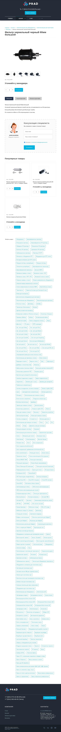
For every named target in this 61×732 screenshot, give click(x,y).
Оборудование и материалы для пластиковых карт (28, 564)
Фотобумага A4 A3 (20, 473)
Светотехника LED (41, 591)
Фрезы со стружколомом (22, 676)
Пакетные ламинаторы (36, 639)
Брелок (48, 534)
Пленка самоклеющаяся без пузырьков (38, 456)
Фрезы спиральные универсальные (40, 676)
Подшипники (19, 381)
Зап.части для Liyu (32, 344)
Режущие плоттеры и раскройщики (24, 263)
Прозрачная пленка (21, 456)
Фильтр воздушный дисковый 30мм (16, 217)
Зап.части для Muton (21, 347)
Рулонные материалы (42, 476)
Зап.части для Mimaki (45, 344)
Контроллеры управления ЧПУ (23, 371)
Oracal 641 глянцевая (34, 480)
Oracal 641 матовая (47, 480)
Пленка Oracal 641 (21, 480)
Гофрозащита (50, 361)
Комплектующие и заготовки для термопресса (27, 551)
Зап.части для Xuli (34, 351)
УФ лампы (27, 324)
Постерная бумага (49, 469)
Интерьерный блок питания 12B (45, 602)
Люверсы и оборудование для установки (26, 642)
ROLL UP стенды (45, 507)
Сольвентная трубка (21, 320)
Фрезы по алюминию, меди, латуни (25, 669)
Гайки (42, 361)
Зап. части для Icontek (21, 330)
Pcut (52, 422)
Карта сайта (7, 729)
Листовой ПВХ (45, 496)
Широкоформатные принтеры (34, 239)
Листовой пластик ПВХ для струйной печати (27, 571)
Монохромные (20, 612)
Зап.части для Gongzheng (37, 337)
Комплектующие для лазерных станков (34, 395)
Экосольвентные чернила (22, 649)
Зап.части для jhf (20, 344)
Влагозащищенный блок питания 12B (25, 598)
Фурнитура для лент (39, 527)
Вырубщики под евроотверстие (24, 635)
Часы (29, 547)
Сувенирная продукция (35, 513)
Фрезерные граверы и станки (23, 273)
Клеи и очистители (34, 618)
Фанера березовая (21, 507)
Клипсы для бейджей (21, 520)
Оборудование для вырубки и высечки (38, 629)
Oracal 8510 (19, 483)
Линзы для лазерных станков (23, 412)
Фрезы (42, 649)
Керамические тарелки (22, 554)
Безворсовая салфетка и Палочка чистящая (27, 313)
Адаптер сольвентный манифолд (24, 310)
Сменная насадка (20, 547)
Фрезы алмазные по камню (35, 659)
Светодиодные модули (22, 595)
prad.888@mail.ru (47, 710)
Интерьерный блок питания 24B (24, 605)
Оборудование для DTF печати (43, 256)
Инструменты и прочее (22, 615)
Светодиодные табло (21, 608)
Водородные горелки (21, 361)
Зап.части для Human (21, 341)
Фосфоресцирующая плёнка (23, 493)
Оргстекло (28, 500)
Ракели (43, 625)
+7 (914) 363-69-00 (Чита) (14, 699)
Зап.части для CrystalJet (22, 337)
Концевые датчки (39, 371)
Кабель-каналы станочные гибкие (24, 368)
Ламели (48, 408)
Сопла (18, 435)
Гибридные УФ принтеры (22, 246)
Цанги (17, 391)
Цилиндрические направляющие (30, 391)
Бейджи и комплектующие (22, 517)
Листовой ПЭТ (19, 500)
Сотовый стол (33, 419)
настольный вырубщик (21, 639)
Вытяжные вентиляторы (22, 402)
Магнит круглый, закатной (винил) (45, 541)
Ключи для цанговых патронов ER (44, 368)
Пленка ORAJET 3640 (21, 459)
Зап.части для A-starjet (22, 334)
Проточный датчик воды (22, 415)
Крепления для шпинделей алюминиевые (26, 374)
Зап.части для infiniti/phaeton (37, 341)
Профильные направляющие (23, 385)
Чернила (37, 646)
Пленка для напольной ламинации (44, 466)
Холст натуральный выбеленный (24, 446)
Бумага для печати (37, 469)
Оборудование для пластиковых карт (25, 588)
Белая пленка (45, 452)
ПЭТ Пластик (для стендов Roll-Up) (25, 476)
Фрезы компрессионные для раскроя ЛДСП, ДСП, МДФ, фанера (32, 666)
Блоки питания (43, 358)
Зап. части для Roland (35, 330)
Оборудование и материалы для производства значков (29, 534)
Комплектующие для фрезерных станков (26, 358)
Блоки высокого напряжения (23, 398)
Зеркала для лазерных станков (24, 405)
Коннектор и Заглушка (46, 313)
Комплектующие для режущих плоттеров (26, 422)
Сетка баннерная (30, 439)
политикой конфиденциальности (39, 142)
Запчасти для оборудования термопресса (43, 561)
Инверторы (36, 364)
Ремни (48, 320)
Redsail (18, 425)
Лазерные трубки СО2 (37, 408)
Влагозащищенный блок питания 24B (25, 602)
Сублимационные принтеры (23, 252)
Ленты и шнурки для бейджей (23, 527)
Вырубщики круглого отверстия (24, 632)
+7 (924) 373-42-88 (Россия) (31, 9)
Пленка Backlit (31, 473)
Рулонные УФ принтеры (22, 249)
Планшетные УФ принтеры (38, 246)
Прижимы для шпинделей (46, 381)
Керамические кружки (47, 551)
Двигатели (18, 324)
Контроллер (44, 608)
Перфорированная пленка (22, 469)
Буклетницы (39, 510)
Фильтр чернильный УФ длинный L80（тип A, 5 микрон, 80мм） (43, 182)
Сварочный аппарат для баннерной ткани (36, 290)
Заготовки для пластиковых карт (24, 568)
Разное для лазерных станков (38, 415)
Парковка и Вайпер (21, 317)
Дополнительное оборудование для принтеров (27, 297)
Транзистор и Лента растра (23, 307)
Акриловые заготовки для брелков (24, 530)
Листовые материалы (33, 496)
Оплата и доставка (10, 715)
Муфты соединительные (42, 378)
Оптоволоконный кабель (42, 317)
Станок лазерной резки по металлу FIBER (26, 286)
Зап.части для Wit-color (48, 347)
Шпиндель (18, 395)
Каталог (21, 18)
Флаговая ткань (20, 442)
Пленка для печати (34, 452)
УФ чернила (35, 649)
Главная (10, 18)
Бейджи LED (46, 612)
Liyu (47, 422)
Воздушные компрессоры (39, 398)
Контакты (7, 718)
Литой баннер (19, 439)
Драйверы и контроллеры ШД (23, 364)
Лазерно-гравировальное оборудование (43, 280)
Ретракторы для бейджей (36, 520)
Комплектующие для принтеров (44, 300)
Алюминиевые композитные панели (43, 500)
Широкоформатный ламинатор (24, 269)
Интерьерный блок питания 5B (42, 605)
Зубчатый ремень (39, 405)
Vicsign (24, 425)
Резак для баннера (21, 629)
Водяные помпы (34, 361)
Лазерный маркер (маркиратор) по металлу (27, 283)
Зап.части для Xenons (21, 351)
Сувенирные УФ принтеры (37, 249)
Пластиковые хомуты (37, 622)
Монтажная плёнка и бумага (32, 483)
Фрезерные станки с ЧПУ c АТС (24, 276)
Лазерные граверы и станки (23, 280)
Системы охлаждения (21, 419)
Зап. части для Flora (35, 327)
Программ (36, 429)
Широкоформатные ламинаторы (41, 266)
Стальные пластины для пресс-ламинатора (27, 585)
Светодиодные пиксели (36, 595)
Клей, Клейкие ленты (21, 618)
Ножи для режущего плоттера (23, 429)
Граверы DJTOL (20, 652)
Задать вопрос (30, 12)
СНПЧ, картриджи (37, 324)
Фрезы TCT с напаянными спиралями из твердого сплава (30, 656)
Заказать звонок (50, 697)
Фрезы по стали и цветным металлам (25, 673)
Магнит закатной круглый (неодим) (24, 541)
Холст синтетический (21, 452)
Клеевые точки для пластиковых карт (25, 581)
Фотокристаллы (43, 554)
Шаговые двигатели (46, 391)
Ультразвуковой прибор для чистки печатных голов (28, 354)
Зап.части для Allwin (35, 334)
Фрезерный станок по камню (42, 276)
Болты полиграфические (22, 622)
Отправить (29, 147)
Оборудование (20, 239)
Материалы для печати (28, 435)
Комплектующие (34, 608)
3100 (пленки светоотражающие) (41, 486)
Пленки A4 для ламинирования (38, 463)
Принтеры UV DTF (37, 252)
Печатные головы (20, 303)
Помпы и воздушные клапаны (36, 320)
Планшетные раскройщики (23, 266)
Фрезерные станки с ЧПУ (40, 273)
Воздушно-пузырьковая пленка (24, 646)
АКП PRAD (26, 503)
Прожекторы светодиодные (33, 612)
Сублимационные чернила (22, 561)
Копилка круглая (48, 537)
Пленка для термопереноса (40, 493)
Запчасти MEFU (38, 269)
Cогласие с (36, 142)
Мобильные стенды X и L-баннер (24, 510)
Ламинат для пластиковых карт (24, 574)
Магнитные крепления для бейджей (41, 517)
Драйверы (33, 402)
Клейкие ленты (45, 618)
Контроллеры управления (22, 408)
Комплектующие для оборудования (25, 300)
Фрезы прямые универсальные (45, 673)
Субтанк (31, 317)
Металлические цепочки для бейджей (25, 524)
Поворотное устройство (47, 412)
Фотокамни (33, 554)
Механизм (36, 412)
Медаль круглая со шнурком (23, 544)
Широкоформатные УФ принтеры (39, 242)
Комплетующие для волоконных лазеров (26, 432)
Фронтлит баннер (42, 439)
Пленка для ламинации (36, 459)
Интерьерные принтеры (22, 242)
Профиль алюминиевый (22, 625)
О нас (31, 18)
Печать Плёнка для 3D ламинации (24, 466)
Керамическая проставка (46, 432)
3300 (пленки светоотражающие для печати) (27, 490)
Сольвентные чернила (47, 646)
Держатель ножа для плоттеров (37, 425)
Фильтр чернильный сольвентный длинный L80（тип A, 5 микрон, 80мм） (17, 182)
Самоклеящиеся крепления (45, 524)
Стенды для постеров (21, 513)
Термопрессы (19, 290)
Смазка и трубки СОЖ (47, 388)
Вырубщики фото (39, 635)
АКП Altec (18, 503)
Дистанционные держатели (37, 615)
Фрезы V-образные (21, 659)
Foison (41, 422)
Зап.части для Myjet (34, 347)
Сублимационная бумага (36, 557)
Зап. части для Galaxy (21, 327)
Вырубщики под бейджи (40, 632)
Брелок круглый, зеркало (22, 537)
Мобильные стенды (33, 507)
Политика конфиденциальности (12, 728)
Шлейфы (39, 303)
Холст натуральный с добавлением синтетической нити (30, 449)
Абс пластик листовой (37, 503)
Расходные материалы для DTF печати (26, 259)
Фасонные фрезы (31, 652)
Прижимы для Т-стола (31, 381)
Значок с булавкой (36, 537)
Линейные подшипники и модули (24, 378)
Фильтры (35, 307)
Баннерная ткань (41, 435)
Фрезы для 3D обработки (22, 663)
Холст (28, 442)
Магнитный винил (20, 496)
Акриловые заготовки (21, 557)
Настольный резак (37, 544)
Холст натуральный (37, 442)
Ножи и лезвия (34, 625)
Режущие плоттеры (41, 263)
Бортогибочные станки (45, 286)
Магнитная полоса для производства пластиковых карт (29, 578)
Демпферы (30, 303)
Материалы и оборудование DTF (24, 256)
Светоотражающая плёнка (22, 486)
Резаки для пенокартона (22, 293)
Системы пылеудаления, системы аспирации (27, 388)
